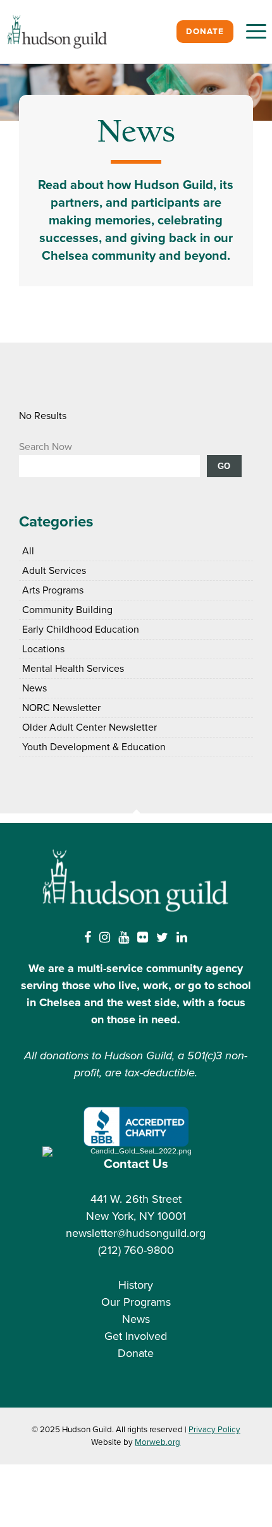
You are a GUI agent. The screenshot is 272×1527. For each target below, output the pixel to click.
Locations (43, 649)
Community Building (67, 610)
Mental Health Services (73, 668)
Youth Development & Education (94, 747)
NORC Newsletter (61, 708)
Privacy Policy (214, 1430)
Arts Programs (52, 590)
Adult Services (54, 570)
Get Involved (135, 1336)
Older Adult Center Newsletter (89, 727)
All (28, 551)
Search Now (45, 447)
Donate (205, 32)
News (34, 688)
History (135, 1285)
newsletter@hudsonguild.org (136, 1233)
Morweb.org (157, 1442)
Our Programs (136, 1302)
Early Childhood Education (80, 629)
